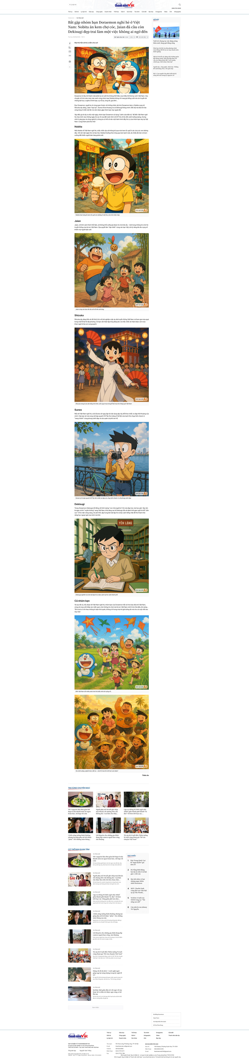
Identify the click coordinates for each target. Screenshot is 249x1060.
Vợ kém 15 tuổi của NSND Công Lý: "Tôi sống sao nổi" (138, 900)
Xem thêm (95, 1007)
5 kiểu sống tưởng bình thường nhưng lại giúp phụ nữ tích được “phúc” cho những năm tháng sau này (107, 916)
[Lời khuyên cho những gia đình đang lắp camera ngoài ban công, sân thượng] (108, 825)
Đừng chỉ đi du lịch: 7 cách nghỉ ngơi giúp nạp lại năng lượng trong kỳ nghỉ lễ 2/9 (107, 973)
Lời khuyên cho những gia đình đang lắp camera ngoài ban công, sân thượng (108, 837)
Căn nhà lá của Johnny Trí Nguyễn (139, 908)
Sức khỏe (129, 12)
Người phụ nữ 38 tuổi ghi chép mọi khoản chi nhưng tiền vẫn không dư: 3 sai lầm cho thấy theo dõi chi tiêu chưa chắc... (108, 878)
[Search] (180, 5)
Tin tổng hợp (80, 18)
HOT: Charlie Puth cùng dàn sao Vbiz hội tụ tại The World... (139, 890)
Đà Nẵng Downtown (158, 1014)
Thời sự (70, 12)
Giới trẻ (77, 12)
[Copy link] (70, 56)
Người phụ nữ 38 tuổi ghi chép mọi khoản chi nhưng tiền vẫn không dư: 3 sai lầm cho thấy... (107, 811)
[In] (70, 62)
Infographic (147, 1035)
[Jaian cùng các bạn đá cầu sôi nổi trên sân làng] (112, 270)
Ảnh (171, 12)
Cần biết (144, 12)
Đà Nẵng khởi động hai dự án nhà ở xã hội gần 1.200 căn (139, 872)
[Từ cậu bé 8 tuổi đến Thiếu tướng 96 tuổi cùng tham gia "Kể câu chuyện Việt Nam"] (136, 825)
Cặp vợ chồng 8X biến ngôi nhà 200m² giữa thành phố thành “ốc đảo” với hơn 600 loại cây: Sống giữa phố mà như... (107, 897)
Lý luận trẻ (84, 12)
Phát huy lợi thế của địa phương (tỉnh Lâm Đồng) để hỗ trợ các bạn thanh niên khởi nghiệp (166, 50)
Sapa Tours (156, 1018)
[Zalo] (70, 47)
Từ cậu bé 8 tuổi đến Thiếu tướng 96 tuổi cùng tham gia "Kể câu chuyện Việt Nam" (136, 837)
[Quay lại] (70, 67)
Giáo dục (91, 12)
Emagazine (159, 12)
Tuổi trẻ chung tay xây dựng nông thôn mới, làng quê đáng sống (165, 42)
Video (165, 12)
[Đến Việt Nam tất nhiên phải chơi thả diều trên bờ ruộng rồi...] (112, 652)
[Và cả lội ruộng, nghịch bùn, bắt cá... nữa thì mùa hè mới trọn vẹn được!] (112, 732)
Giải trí (123, 12)
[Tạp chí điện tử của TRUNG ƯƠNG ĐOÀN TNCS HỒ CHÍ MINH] (124, 4)
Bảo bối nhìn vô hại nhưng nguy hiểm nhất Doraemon (138, 881)
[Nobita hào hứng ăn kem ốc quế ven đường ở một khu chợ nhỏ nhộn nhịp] (112, 176)
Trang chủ (71, 18)
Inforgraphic (177, 12)
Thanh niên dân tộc (174, 1035)
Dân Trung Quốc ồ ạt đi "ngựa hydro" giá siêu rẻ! (137, 862)
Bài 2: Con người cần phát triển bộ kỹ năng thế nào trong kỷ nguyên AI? (165, 74)
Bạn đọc (151, 12)
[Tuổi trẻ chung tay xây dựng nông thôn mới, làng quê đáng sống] (166, 30)
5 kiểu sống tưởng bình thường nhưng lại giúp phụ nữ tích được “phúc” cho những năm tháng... (79, 837)
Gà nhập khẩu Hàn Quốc (159, 1021)
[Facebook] (70, 43)
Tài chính (136, 12)
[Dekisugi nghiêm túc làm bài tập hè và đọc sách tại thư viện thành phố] (112, 556)
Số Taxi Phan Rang (158, 1025)
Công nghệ (99, 12)
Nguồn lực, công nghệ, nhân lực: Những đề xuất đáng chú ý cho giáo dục (165, 67)
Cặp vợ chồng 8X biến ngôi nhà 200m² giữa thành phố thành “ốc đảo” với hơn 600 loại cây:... (135, 811)
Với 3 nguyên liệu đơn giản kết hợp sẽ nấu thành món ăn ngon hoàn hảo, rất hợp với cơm (79, 811)
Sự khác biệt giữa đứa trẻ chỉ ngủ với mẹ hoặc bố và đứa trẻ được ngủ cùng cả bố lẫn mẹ (107, 992)
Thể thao (116, 12)
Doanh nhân (108, 12)
